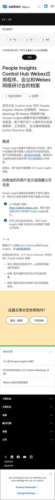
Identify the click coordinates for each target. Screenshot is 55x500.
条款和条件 (8, 462)
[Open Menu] (52, 6)
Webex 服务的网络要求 (15, 382)
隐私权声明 (8, 466)
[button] (46, 6)
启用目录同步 (23, 248)
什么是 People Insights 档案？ (19, 361)
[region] (27, 484)
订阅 (29, 57)
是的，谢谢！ (17, 320)
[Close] (50, 473)
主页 (3, 19)
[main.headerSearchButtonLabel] (39, 6)
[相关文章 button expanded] (50, 351)
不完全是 (39, 320)
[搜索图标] (39, 6)
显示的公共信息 (32, 155)
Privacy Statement (26, 487)
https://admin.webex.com (23, 207)
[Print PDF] (19, 57)
